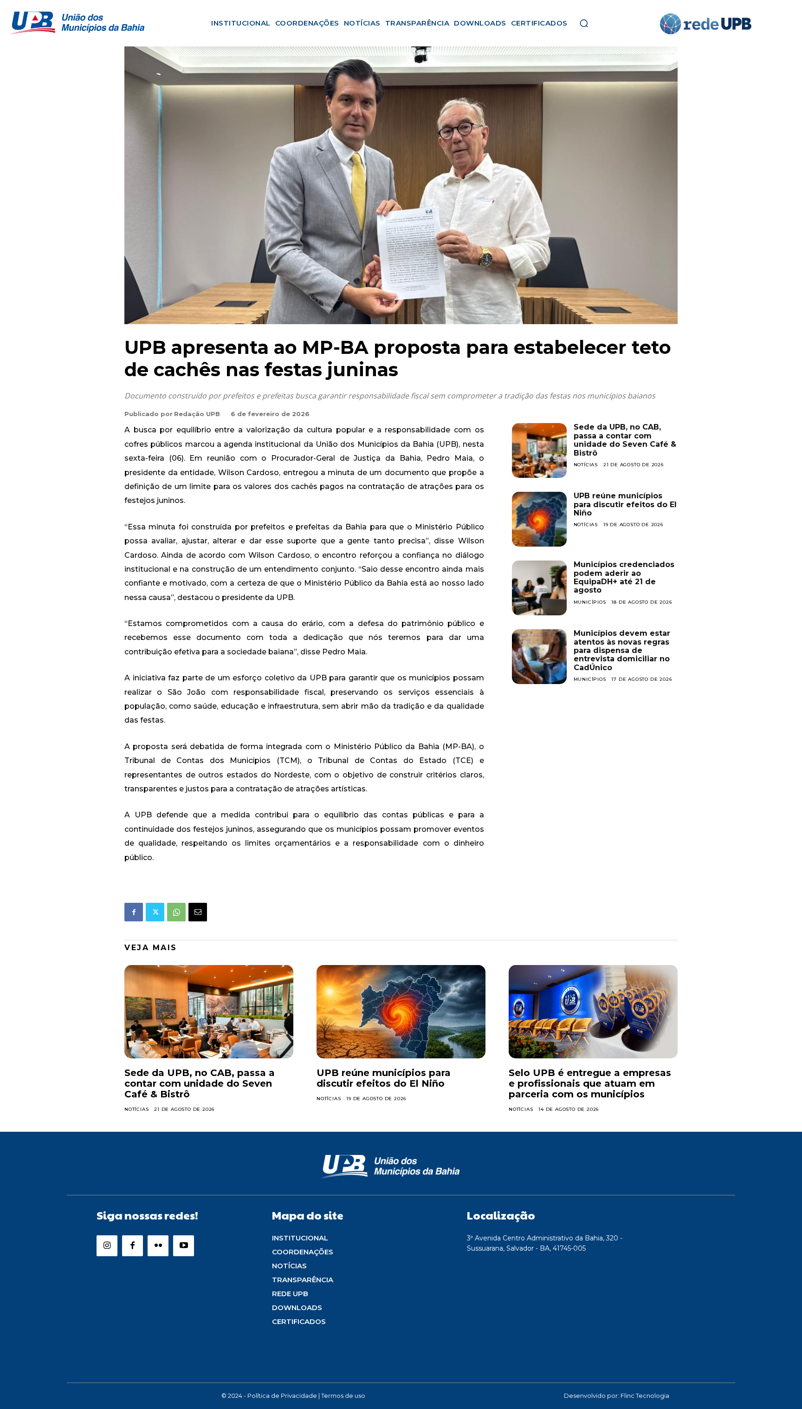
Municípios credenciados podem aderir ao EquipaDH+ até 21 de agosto (624, 577)
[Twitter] (155, 912)
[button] (584, 23)
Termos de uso (343, 1395)
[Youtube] (183, 1245)
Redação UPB (197, 413)
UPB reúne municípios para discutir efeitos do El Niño (625, 504)
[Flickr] (158, 1245)
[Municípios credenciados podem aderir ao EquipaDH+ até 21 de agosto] (539, 588)
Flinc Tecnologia (645, 1395)
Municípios (590, 602)
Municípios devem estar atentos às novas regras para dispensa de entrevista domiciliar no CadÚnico (622, 650)
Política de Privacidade (282, 1395)
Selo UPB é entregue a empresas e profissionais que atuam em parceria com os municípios (590, 1083)
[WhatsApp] (176, 912)
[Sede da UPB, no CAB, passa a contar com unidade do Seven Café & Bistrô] (539, 450)
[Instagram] (107, 1245)
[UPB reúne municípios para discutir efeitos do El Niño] (539, 519)
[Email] (197, 912)
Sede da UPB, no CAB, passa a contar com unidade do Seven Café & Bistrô (625, 440)
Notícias (586, 465)
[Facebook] (133, 912)
